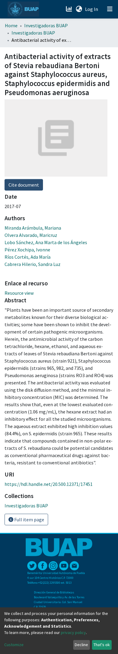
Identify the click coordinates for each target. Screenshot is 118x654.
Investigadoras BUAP (46, 25)
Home (11, 25)
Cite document (23, 185)
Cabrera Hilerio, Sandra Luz (33, 264)
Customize (14, 644)
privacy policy (73, 632)
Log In (92, 9)
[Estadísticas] (69, 9)
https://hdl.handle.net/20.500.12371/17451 (49, 484)
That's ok (101, 644)
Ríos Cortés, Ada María (28, 257)
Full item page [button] (28, 519)
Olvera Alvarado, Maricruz (31, 235)
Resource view (19, 293)
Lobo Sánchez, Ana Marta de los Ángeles (46, 242)
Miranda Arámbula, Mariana (33, 228)
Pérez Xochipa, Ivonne (27, 250)
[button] (79, 9)
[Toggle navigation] (110, 9)
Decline (81, 644)
